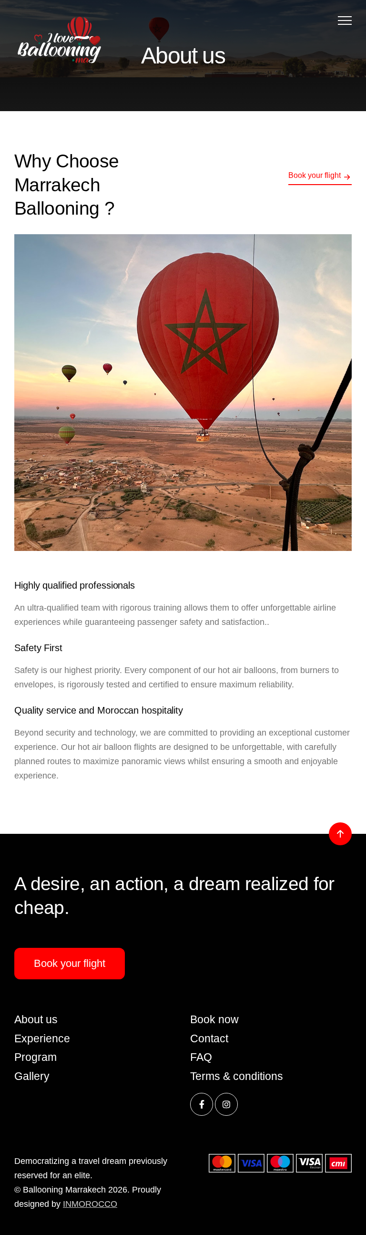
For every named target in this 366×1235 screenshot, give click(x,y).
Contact (209, 1038)
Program (35, 1057)
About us (36, 1019)
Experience (42, 1038)
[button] (345, 20)
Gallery (32, 1076)
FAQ (201, 1057)
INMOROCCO (90, 1204)
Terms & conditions (236, 1076)
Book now (214, 1019)
